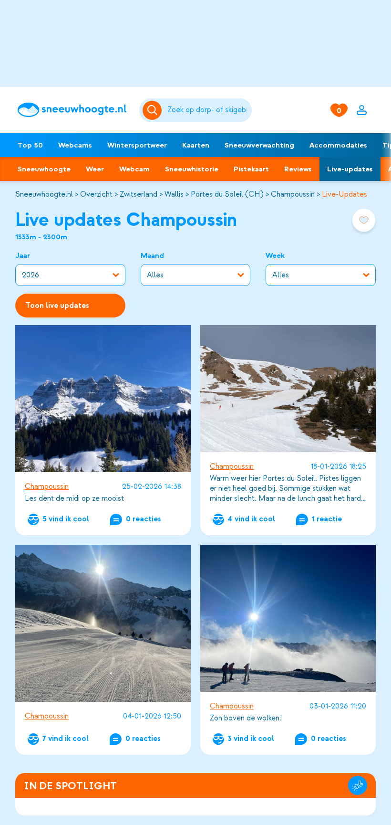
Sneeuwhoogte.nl (44, 194)
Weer (95, 169)
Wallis (174, 194)
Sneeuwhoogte (44, 169)
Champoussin (293, 194)
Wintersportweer (137, 145)
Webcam (134, 169)
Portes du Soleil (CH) (227, 194)
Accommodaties (338, 145)
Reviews (298, 169)
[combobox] (207, 110)
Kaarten (195, 145)
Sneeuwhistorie (191, 169)
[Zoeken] (207, 110)
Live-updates (350, 169)
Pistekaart (251, 169)
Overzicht (96, 194)
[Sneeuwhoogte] (74, 110)
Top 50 (30, 145)
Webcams (75, 145)
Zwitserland (138, 194)
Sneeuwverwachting (259, 145)
